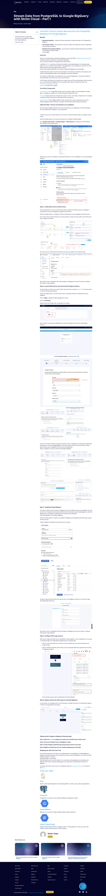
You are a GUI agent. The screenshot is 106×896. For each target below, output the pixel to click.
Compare (17, 879)
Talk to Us (80, 2)
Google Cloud (34, 871)
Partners (65, 868)
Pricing (39, 2)
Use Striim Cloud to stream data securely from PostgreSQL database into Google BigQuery (24, 38)
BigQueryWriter (44, 100)
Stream (42, 95)
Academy (49, 877)
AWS (32, 868)
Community (66, 871)
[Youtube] (83, 892)
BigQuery (33, 874)
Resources (59, 2)
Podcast (65, 877)
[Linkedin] (80, 892)
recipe (51, 739)
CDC (89, 58)
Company (82, 865)
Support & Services (51, 879)
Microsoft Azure (34, 865)
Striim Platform (18, 868)
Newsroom (82, 868)
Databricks (33, 877)
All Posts (50, 836)
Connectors (52, 2)
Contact (65, 879)
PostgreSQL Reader (45, 91)
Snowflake (33, 882)
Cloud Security (83, 874)
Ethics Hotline (83, 877)
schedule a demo (76, 766)
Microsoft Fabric (34, 879)
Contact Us (72, 2)
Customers (45, 2)
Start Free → (88, 2)
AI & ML (16, 882)
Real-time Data (19, 23)
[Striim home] (19, 2)
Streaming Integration (19, 885)
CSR (81, 879)
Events (65, 874)
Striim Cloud (17, 865)
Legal (30, 892)
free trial (80, 289)
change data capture (81, 58)
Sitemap (41, 892)
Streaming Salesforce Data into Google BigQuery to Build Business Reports (77, 858)
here (43, 767)
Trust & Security (18, 888)
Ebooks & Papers (51, 868)
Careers (81, 871)
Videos (49, 871)
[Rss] (86, 892)
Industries (17, 877)
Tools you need (19, 42)
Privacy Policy (35, 892)
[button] (36, 32)
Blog (15, 11)
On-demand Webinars (52, 874)
